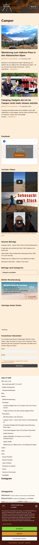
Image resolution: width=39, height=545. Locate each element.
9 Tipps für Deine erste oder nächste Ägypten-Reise (18, 411)
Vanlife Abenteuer (8, 433)
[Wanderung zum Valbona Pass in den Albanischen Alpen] (19, 37)
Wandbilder (5, 475)
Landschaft (14, 501)
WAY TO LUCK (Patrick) (11, 58)
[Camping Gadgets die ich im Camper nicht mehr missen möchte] (19, 85)
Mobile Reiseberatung (8, 399)
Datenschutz (21, 542)
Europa (26, 498)
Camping (21, 498)
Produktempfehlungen (8, 390)
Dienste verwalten (7, 524)
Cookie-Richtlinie (13, 542)
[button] (36, 506)
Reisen (3, 396)
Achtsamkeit (13, 495)
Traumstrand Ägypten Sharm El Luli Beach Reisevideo (19, 430)
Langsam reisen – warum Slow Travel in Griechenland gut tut (19, 245)
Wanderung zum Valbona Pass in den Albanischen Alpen (18, 258)
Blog (2, 393)
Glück (3, 502)
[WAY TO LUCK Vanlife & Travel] (6, 6)
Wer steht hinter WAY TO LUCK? (12, 384)
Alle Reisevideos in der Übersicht (13, 417)
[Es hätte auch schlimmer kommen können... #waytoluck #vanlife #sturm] (19, 222)
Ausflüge (29, 495)
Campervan (16, 498)
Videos (3, 447)
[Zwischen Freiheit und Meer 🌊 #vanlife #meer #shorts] (19, 182)
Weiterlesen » (14, 69)
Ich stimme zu (19, 155)
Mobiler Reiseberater (8, 387)
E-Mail (3, 355)
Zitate (3, 451)
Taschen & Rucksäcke (9, 472)
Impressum (27, 542)
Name (3, 349)
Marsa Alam (33, 501)
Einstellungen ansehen (19, 538)
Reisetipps (5, 402)
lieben (29, 501)
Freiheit (30, 498)
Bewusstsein (6, 498)
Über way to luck (6, 381)
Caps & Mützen (7, 463)
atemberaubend (23, 495)
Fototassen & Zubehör (8, 466)
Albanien (18, 495)
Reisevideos (6, 414)
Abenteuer (5, 495)
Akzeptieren (19, 528)
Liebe (25, 502)
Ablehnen (19, 533)
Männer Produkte (7, 460)
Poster (4, 469)
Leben (20, 501)
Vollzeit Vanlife (7, 441)
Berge (32, 495)
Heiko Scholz (9, 501)
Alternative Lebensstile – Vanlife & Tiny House (14, 261)
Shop (2, 454)
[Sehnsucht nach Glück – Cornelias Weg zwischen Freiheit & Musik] (19, 202)
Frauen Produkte (7, 457)
